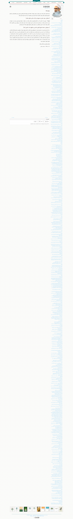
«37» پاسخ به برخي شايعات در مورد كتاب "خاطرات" (56, 69)
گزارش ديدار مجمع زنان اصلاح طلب (58, 393)
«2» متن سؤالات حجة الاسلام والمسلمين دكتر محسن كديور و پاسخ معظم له (57, 147)
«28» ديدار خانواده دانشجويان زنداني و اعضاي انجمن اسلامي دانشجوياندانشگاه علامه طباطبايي (56, 189)
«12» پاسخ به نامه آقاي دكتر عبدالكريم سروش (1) (56, 37)
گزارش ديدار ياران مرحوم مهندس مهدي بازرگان (56, 396)
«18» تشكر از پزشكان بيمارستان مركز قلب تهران (57, 169)
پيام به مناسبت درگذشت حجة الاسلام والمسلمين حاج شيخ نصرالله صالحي (57, 342)
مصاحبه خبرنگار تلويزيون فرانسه (58, 322)
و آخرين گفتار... (60, 502)
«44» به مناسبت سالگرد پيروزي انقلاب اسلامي (56, 81)
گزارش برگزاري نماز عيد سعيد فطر (58, 390)
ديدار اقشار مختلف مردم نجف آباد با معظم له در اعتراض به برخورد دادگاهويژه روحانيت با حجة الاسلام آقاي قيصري (56, 442)
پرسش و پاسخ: (60, 340)
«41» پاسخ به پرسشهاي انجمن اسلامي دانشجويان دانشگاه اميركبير (57, 77)
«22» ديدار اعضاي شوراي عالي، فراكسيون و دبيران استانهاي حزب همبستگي (57, 178)
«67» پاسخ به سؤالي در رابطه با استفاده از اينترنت (57, 110)
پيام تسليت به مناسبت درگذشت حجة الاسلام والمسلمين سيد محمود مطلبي (57, 372)
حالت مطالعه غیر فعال (47, 8)
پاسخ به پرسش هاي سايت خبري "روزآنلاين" (57, 392)
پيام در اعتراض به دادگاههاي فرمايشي (57, 473)
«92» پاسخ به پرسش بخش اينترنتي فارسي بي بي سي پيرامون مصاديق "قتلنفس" (57, 292)
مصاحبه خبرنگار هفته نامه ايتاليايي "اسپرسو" (57, 395)
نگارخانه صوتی (25, 2)
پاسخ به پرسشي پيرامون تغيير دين (58, 332)
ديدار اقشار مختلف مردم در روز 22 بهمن (57, 446)
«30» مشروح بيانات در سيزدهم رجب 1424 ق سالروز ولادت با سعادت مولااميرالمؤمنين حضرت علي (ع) (56, 193)
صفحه (41, 121)
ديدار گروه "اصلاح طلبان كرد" (58, 428)
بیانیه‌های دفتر (39, 2)
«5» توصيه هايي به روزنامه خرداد (58, 29)
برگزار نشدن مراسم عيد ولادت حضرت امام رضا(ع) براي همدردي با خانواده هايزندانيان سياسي (56, 487)
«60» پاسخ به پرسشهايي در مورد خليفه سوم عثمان (56, 102)
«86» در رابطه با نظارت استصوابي (58, 138)
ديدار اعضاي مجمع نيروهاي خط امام (57, 420)
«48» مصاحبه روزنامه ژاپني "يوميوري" (57, 221)
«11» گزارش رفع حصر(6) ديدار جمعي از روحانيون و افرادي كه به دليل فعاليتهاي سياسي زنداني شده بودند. (57, 160)
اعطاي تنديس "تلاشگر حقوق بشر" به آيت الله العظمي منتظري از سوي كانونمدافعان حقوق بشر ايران (57, 498)
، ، (40, 515)
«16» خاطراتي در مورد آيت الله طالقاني (58, 43)
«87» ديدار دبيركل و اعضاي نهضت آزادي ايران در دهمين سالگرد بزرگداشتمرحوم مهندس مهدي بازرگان (56, 284)
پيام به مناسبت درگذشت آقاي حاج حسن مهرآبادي (56, 474)
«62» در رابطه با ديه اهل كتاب (59, 104)
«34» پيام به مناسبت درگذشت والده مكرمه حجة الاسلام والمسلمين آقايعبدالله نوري (57, 66)
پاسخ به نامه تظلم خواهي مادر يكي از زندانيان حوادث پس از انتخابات (57, 492)
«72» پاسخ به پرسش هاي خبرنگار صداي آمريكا (56, 258)
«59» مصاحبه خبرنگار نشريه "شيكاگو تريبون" (57, 236)
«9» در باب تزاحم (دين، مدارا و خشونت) (57, 33)
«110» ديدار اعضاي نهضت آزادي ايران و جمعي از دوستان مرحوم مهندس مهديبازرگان (56, 319)
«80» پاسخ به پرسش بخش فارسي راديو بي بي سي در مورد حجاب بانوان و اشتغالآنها (56, 271)
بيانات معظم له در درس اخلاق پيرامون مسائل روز (56, 483)
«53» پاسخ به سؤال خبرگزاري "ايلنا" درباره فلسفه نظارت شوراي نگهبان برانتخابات (57, 227)
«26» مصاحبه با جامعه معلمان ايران (58, 55)
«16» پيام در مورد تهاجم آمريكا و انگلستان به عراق (56, 167)
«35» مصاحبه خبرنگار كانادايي (58, 201)
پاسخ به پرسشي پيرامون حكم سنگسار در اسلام (56, 387)
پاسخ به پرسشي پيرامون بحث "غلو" (58, 336)
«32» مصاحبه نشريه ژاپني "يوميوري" (57, 196)
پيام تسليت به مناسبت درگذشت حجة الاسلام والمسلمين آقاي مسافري (57, 438)
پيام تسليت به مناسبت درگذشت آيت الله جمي (57, 434)
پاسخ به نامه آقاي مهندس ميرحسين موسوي (57, 480)
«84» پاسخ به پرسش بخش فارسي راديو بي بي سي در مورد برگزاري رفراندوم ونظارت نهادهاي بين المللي (56, 278)
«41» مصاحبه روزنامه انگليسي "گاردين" (57, 211)
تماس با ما (13, 2)
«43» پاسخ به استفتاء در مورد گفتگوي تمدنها (57, 80)
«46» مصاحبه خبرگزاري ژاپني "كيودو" (57, 218)
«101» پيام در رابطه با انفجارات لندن (58, 307)
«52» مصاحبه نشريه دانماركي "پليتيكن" (57, 226)
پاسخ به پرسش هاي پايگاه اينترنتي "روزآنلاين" (56, 490)
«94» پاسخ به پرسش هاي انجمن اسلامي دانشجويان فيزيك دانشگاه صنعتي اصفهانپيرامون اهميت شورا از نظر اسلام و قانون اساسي (57, 295)
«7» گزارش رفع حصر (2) (59, 154)
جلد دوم (61, 143)
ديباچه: (61, 21)
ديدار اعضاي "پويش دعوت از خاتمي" (57, 425)
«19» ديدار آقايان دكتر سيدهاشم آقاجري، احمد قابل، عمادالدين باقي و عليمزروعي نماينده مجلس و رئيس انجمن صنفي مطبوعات (56, 171)
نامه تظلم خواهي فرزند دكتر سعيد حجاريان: (57, 466)
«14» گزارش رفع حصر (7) (59, 164)
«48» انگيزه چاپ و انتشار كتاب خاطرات (57, 86)
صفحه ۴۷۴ (46, 117)
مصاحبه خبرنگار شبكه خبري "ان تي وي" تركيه (57, 337)
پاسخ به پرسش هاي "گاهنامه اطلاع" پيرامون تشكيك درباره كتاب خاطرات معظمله (57, 417)
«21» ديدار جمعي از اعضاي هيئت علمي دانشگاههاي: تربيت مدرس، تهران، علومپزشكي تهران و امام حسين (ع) (56, 176)
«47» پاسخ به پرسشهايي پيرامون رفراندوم (57, 85)
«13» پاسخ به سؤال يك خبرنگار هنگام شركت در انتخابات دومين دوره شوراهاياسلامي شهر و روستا (57, 163)
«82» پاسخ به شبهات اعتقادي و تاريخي (57, 132)
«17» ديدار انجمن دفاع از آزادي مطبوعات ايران (56, 168)
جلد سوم (61, 320)
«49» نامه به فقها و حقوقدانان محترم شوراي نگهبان (56, 222)
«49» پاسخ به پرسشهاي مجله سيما (58, 87)
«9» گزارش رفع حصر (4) (59, 156)
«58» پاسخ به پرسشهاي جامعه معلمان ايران (57, 99)
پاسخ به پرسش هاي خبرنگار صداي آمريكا (57, 459)
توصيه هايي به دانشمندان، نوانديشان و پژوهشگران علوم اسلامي (57, 436)
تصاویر (30, 2)
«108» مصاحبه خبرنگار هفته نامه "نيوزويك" (57, 316)
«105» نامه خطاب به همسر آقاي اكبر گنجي (57, 312)
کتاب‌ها (48, 2)
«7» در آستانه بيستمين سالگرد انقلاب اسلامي (57, 30)
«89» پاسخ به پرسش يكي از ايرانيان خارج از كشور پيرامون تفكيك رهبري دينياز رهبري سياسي (56, 286)
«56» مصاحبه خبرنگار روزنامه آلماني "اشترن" (57, 231)
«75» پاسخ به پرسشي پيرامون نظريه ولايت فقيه (56, 121)
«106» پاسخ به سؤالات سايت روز (58, 313)
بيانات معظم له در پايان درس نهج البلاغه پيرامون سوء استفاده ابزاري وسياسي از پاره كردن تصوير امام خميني (56, 504)
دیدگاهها (62, 20)
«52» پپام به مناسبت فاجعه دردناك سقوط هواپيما (56, 91)
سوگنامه (44, 2)
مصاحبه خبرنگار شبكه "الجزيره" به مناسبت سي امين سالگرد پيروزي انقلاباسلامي (56, 427)
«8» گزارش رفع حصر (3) (59, 155)
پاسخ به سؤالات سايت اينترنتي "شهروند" (57, 360)
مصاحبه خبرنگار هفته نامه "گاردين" (58, 321)
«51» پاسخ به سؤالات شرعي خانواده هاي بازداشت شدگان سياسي (57, 90)
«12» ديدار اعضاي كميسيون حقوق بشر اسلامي (56, 162)
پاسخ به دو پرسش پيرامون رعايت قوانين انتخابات (56, 454)
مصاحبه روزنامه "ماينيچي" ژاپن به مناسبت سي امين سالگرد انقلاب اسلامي (56, 422)
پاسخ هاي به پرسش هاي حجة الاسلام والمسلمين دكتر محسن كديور (57, 468)
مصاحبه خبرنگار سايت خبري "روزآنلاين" (57, 373)
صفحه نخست (59, 2)
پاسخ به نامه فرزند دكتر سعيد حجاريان (58, 465)
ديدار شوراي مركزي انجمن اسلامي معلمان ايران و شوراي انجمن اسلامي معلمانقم (56, 410)
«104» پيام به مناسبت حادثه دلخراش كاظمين (57, 311)
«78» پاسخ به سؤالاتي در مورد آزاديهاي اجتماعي (56, 126)
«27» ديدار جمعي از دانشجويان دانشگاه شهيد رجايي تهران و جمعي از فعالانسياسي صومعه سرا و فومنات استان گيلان (56, 186)
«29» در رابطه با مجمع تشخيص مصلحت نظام (56, 58)
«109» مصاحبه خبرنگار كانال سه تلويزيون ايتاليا (56, 317)
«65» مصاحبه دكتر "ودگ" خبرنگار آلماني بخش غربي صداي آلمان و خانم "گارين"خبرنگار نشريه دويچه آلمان (56, 246)
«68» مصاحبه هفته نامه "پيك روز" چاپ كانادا (57, 251)
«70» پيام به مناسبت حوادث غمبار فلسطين (57, 115)
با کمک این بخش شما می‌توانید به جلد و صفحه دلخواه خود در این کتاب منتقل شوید (39, 123)
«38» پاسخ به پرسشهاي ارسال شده (58, 70)
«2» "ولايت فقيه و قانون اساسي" (58, 24)
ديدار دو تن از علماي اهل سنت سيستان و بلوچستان (56, 431)
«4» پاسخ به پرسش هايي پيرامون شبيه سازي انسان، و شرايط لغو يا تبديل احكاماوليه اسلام (56, 151)
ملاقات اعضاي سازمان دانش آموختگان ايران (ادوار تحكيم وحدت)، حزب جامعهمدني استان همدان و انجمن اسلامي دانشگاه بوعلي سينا (57, 430)
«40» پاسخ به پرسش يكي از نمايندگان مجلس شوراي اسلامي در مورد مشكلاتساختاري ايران (57, 210)
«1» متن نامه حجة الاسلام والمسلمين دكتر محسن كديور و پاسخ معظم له (57, 145)
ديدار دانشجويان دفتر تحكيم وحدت (58, 445)
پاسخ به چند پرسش (59, 333)
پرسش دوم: (60, 456)
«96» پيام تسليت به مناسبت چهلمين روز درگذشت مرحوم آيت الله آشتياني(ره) (56, 300)
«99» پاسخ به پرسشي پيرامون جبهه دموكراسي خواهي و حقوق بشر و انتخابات (57, 304)
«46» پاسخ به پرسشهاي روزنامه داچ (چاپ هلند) (56, 84)
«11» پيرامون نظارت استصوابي (59, 36)
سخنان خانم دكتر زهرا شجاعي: (58, 394)
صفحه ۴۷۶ (13, 117)
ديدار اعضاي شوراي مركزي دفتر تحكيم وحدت (56, 408)
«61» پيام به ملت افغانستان (59, 103)
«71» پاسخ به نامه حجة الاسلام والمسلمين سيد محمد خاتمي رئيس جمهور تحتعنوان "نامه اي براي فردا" (56, 257)
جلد (48, 121)
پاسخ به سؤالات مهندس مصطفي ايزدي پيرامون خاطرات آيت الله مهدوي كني (56, 378)
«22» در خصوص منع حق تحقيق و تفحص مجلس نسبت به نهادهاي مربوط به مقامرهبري (56, 52)
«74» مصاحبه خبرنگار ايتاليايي (58, 261)
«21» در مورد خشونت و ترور (59, 50)
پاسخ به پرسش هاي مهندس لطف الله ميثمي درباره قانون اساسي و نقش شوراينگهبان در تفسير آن (56, 415)
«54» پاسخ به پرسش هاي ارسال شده (57, 228)
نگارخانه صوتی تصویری (19, 2)
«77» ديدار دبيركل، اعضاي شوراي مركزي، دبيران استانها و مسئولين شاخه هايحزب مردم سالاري (57, 266)
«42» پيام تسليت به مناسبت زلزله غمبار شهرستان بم (56, 212)
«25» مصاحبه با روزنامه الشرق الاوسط (57, 54)
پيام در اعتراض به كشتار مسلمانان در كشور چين (57, 469)
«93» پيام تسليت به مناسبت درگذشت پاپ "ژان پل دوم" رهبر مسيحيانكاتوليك (56, 293)
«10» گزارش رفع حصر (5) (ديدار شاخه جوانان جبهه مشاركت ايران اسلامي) (56, 158)
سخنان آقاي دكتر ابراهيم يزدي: (59, 364)
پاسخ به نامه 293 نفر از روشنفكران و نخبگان (57, 475)
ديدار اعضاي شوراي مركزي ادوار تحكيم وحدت (56, 391)
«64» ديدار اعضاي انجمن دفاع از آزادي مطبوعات (56, 244)
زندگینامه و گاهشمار (53, 2)
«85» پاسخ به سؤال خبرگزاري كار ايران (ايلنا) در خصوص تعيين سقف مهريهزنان (57, 280)
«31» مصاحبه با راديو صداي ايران (58, 61)
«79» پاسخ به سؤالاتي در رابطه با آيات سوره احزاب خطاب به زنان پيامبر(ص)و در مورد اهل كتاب (56, 127)
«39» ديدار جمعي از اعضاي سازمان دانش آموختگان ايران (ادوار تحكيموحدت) (57, 208)
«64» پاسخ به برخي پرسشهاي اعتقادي (57, 107)
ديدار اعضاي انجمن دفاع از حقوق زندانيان (57, 365)
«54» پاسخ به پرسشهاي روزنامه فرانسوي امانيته (56, 94)
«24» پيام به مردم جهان (59, 53)
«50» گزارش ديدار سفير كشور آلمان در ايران (57, 223)
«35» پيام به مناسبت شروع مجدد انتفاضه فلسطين (56, 67)
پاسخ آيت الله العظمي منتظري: (58, 481)
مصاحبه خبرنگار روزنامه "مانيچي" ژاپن (57, 368)
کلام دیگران (34, 2)
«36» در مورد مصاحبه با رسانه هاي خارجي (57, 68)
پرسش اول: (60, 455)
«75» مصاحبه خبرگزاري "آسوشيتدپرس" (57, 262)
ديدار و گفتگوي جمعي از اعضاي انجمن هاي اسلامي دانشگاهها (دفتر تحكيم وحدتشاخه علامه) (57, 339)
